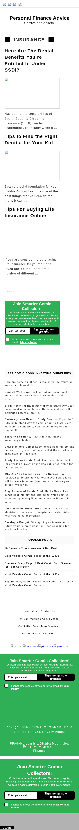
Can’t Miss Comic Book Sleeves (38, 626)
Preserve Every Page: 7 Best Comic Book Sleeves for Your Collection (38, 565)
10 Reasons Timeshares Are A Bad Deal (31, 548)
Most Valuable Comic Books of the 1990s (32, 574)
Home (25, 611)
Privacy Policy (53, 731)
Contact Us (48, 611)
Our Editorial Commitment (38, 633)
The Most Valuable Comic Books (38, 619)
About (35, 611)
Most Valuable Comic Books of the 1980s (32, 555)
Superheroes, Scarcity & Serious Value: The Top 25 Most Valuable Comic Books (39, 583)
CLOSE (7, 827)
